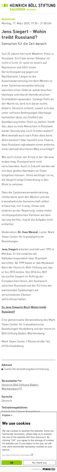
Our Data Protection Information (16, 455)
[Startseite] (28, 7)
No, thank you (39, 462)
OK (11, 462)
